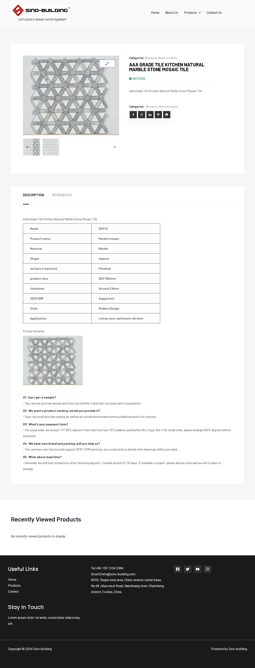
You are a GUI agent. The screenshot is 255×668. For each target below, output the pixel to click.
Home (155, 13)
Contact (13, 591)
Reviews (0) (62, 195)
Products (14, 585)
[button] (192, 12)
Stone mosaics (167, 58)
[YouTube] (197, 569)
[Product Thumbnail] (107, 64)
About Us (171, 13)
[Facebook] (177, 569)
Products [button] (190, 13)
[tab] (37, 195)
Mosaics (150, 58)
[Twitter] (187, 569)
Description (33, 195)
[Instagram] (207, 569)
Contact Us (214, 13)
